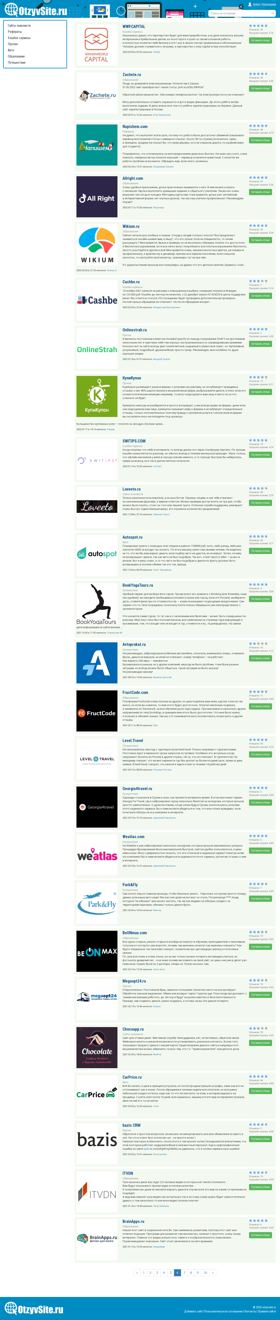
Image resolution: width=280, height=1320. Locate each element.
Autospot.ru (132, 537)
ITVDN (128, 1173)
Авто (11, 50)
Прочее (13, 44)
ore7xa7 (157, 466)
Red (155, 725)
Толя (156, 1106)
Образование (16, 56)
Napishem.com (135, 126)
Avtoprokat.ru (134, 644)
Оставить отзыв (260, 40)
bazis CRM (131, 1125)
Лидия (111, 429)
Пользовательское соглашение (223, 1311)
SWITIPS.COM (134, 441)
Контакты (250, 1311)
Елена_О (112, 270)
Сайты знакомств (19, 26)
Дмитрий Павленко (164, 818)
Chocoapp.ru (133, 1029)
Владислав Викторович (166, 307)
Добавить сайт (193, 1311)
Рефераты (15, 32)
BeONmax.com (135, 932)
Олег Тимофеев (162, 570)
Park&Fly (130, 884)
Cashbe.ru (131, 281)
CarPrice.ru (132, 1077)
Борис (157, 1006)
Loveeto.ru (132, 489)
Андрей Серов (161, 359)
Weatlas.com (134, 836)
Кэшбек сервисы (19, 38)
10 (205, 1272)
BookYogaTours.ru (138, 585)
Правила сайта (267, 1311)
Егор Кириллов (162, 115)
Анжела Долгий (162, 677)
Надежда (158, 207)
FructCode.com (135, 692)
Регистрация (269, 4)
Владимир (159, 1246)
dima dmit (158, 969)
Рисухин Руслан (162, 769)
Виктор (157, 910)
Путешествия (16, 63)
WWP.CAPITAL (134, 26)
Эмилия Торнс (161, 514)
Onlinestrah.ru (135, 329)
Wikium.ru (131, 226)
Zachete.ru (132, 74)
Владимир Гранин (163, 166)
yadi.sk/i (149, 1148)
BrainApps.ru (133, 1221)
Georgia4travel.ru (137, 788)
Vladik (156, 52)
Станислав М (114, 632)
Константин (160, 1154)
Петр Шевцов (161, 1206)
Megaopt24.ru (134, 981)
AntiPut (157, 1054)
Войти (256, 4)
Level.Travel (133, 740)
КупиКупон (132, 377)
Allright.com (133, 178)
